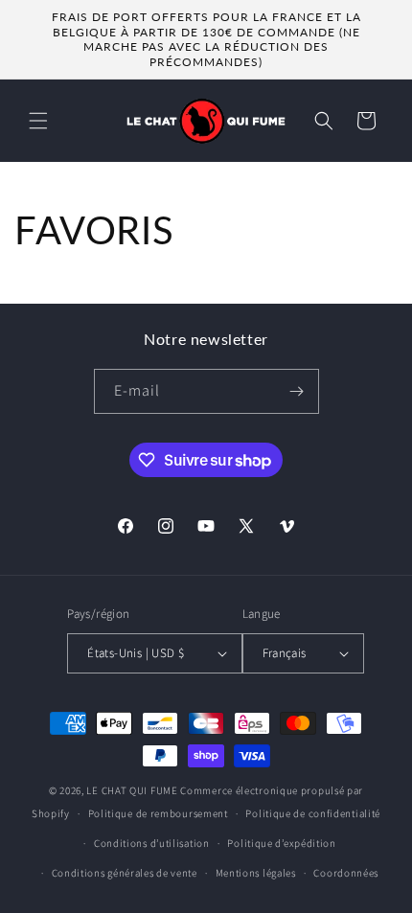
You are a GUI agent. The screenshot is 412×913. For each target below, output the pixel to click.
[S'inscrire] (297, 391)
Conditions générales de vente (124, 872)
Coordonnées (345, 872)
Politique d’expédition (281, 843)
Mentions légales (256, 872)
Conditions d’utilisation (152, 843)
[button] (38, 121)
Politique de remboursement (158, 813)
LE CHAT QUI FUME (131, 790)
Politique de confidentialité (312, 813)
